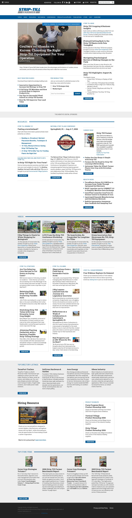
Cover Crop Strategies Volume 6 (76, 470)
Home (111, 508)
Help (90, 17)
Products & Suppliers (64, 17)
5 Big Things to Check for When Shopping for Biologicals (29, 237)
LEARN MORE (56, 177)
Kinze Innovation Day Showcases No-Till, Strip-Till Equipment (103, 237)
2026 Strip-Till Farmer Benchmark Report (52, 470)
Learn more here (40, 440)
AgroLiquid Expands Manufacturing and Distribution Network (99, 198)
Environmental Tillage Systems (38, 171)
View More (88, 98)
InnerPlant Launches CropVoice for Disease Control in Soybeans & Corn (99, 194)
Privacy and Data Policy (101, 508)
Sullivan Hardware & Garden (51, 370)
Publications (77, 17)
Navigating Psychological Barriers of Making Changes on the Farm (98, 60)
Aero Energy (72, 369)
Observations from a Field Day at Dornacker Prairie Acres (62, 272)
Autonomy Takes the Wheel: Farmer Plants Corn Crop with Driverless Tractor (99, 168)
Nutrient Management (72, 24)
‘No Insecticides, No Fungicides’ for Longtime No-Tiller (78, 237)
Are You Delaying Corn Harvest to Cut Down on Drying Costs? (28, 272)
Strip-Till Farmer (104, 133)
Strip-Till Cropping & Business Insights (96, 27)
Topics (6, 2)
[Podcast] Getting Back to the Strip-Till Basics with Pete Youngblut (96, 43)
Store (85, 17)
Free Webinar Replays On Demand (98, 273)
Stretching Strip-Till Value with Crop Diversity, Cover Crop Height (29, 313)
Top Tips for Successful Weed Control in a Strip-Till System (31, 96)
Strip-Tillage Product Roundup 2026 (95, 429)
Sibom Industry (98, 369)
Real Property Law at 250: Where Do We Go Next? (62, 340)
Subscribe (97, 17)
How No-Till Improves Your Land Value (32, 101)
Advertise (47, 2)
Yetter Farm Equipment (101, 49)
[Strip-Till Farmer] (89, 140)
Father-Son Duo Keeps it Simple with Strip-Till (97, 158)
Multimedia (41, 17)
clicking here (93, 279)
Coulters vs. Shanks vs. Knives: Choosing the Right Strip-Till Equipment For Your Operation (42, 52)
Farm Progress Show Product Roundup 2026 (95, 406)
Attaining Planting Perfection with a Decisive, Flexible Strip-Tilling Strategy (29, 333)
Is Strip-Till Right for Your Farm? (32, 162)
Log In (86, 2)
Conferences (51, 17)
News (25, 17)
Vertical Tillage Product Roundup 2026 (95, 417)
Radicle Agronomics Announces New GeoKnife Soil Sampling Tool (98, 202)
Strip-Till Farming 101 (51, 24)
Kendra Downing (25, 61)
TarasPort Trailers (26, 369)
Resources (32, 17)
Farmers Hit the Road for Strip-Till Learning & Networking (98, 163)
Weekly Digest (57, 89)
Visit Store (23, 498)
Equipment (61, 24)
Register (93, 2)
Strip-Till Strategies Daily (61, 86)
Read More (23, 175)
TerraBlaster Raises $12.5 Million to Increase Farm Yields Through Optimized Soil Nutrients (99, 184)
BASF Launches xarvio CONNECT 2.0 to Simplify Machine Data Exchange (99, 189)
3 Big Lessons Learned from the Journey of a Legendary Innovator (62, 292)
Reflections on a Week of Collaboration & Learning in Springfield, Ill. (60, 315)
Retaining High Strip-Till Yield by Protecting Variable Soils (28, 294)
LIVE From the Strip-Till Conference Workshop (53, 236)
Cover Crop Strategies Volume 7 (27, 470)
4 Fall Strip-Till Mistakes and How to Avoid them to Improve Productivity (33, 91)
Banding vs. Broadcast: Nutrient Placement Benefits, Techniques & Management (34, 140)
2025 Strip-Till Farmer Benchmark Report (101, 470)
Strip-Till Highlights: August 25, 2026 (97, 74)
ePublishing (44, 513)
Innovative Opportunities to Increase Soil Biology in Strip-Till (32, 86)
